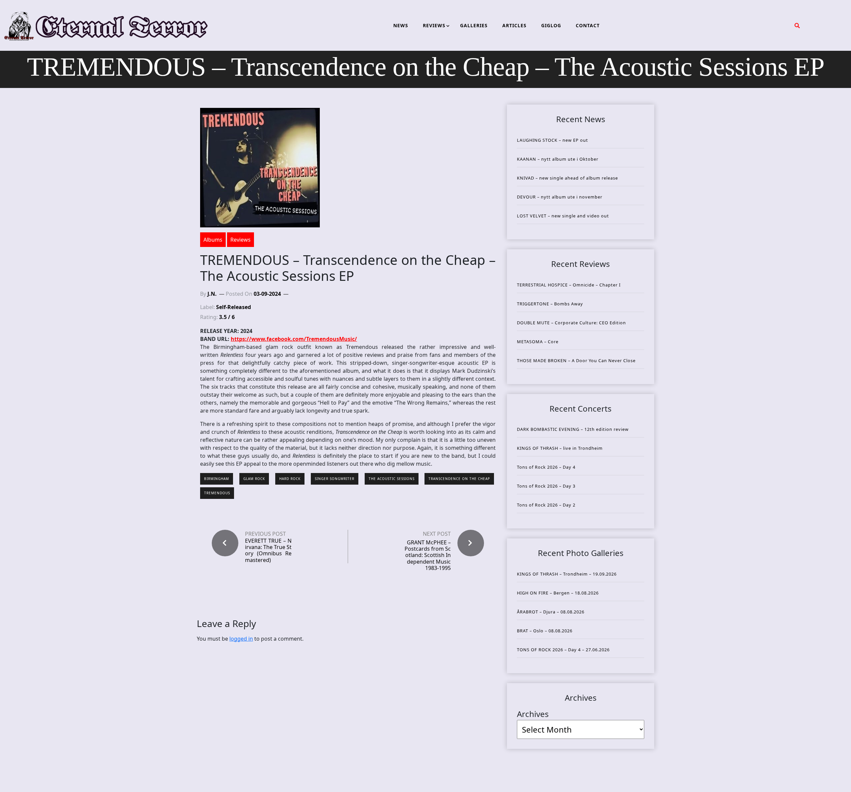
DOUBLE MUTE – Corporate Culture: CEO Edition (571, 323)
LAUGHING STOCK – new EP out (552, 140)
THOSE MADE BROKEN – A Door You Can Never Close (576, 360)
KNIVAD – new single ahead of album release (567, 178)
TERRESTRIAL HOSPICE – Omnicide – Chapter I (569, 285)
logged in (241, 638)
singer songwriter (334, 478)
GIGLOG (551, 25)
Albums (212, 239)
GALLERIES (474, 25)
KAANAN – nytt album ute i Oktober (557, 159)
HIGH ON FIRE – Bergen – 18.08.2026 (558, 593)
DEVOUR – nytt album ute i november (559, 197)
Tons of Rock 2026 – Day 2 (546, 505)
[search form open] (797, 25)
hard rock (290, 478)
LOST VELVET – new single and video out (563, 216)
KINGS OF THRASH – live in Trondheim (560, 448)
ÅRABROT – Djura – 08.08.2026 (550, 612)
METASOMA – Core (537, 342)
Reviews (240, 239)
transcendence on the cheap (459, 478)
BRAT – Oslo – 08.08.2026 (544, 631)
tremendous (217, 493)
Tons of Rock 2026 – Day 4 (546, 467)
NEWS (400, 25)
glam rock (254, 478)
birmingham (216, 478)
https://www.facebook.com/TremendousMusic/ (294, 339)
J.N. (212, 293)
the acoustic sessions (392, 478)
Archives (533, 713)
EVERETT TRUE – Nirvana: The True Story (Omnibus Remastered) (268, 550)
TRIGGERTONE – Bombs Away (550, 304)
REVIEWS (434, 25)
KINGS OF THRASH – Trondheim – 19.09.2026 (567, 574)
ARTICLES (514, 25)
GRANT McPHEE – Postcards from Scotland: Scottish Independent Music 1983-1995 (428, 555)
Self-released (233, 307)
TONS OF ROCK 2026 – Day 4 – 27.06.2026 (563, 650)
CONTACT (588, 25)
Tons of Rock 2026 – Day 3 (546, 486)
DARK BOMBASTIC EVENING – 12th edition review (573, 429)
